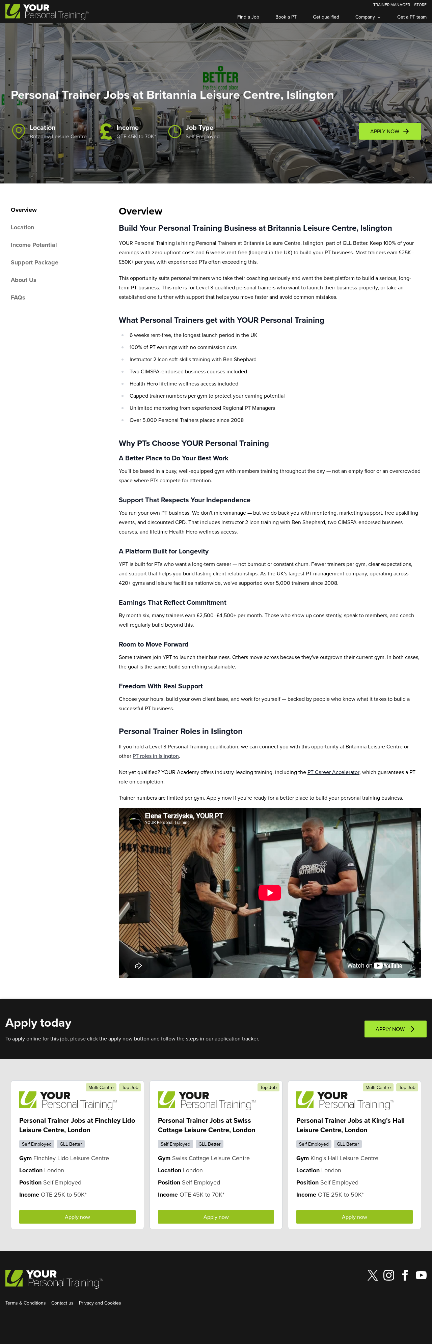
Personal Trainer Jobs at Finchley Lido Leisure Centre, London (77, 1125)
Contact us (62, 1302)
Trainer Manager (391, 4)
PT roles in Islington (156, 756)
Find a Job (248, 16)
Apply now (77, 1217)
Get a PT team (412, 16)
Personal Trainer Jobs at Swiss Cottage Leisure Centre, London (206, 1125)
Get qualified (326, 16)
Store (420, 4)
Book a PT (286, 16)
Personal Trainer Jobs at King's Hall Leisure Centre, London (350, 1125)
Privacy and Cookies (100, 1302)
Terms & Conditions (25, 1302)
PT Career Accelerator (333, 772)
